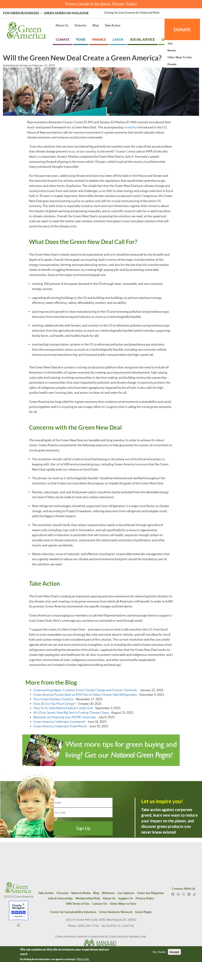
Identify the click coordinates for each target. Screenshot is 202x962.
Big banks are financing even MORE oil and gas (64, 717)
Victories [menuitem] (80, 25)
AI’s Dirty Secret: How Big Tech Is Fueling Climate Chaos (71, 712)
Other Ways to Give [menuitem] (179, 57)
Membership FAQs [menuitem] (87, 898)
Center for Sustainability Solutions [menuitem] (73, 912)
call (58, 464)
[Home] (26, 31)
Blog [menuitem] (96, 25)
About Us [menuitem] (61, 25)
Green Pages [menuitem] (143, 912)
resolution (131, 127)
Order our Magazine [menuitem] (150, 893)
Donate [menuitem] (171, 64)
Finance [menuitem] (99, 39)
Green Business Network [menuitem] (115, 912)
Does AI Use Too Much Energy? (54, 703)
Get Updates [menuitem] (126, 893)
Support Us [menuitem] (125, 898)
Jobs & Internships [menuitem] (60, 898)
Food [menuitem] (80, 39)
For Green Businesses (21, 13)
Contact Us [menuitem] (99, 903)
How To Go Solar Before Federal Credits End (63, 708)
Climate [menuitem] (62, 39)
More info (83, 959)
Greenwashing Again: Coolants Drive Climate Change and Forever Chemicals (85, 690)
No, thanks (159, 952)
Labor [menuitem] (118, 39)
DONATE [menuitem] (182, 29)
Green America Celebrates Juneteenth (59, 721)
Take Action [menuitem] (112, 25)
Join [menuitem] (170, 43)
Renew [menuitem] (171, 50)
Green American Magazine (66, 13)
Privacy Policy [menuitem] (145, 898)
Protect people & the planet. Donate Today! (101, 4)
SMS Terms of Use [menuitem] (78, 903)
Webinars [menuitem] (108, 893)
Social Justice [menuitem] (142, 39)
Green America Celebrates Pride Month (60, 726)
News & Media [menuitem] (81, 893)
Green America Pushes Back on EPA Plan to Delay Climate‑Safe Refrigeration (85, 694)
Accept (174, 952)
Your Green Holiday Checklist (53, 699)
